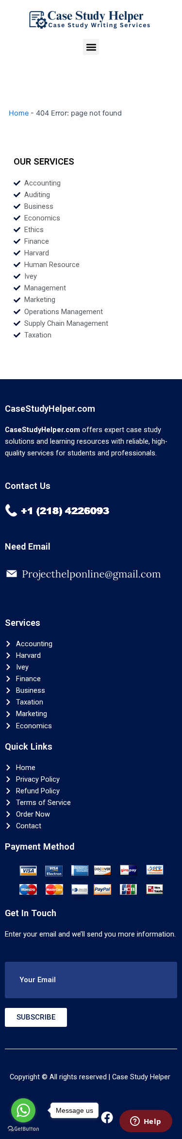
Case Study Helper (141, 1076)
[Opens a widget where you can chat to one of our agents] (145, 1122)
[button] (91, 47)
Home (19, 113)
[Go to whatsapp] (23, 1110)
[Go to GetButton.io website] (23, 1129)
